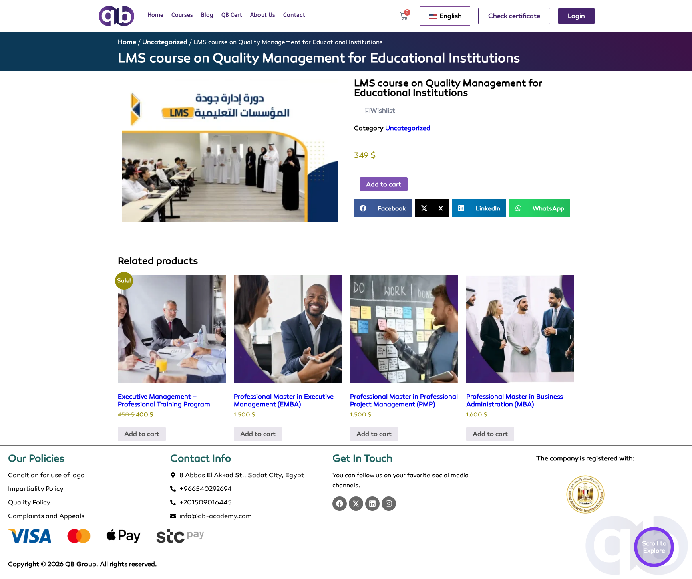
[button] (383, 208)
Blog (207, 16)
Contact (294, 16)
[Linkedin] (372, 503)
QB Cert (231, 16)
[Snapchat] (389, 503)
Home (155, 16)
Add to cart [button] (141, 434)
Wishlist (382, 110)
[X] (356, 503)
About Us (262, 16)
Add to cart (383, 184)
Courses (182, 16)
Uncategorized (164, 42)
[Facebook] (339, 503)
